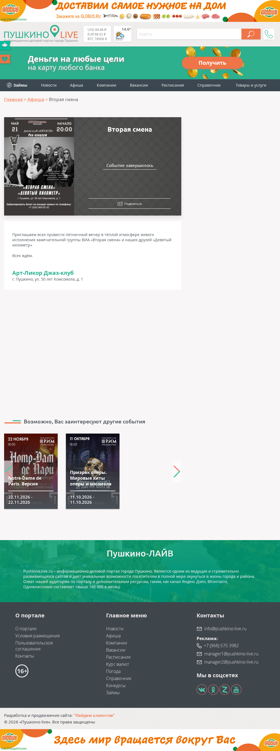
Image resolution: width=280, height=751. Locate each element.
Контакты (24, 656)
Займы (113, 693)
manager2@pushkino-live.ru (231, 662)
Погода (113, 671)
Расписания (173, 85)
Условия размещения (37, 636)
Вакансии (139, 85)
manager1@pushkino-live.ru (231, 654)
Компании (106, 85)
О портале (26, 629)
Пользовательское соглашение (34, 646)
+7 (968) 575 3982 (221, 646)
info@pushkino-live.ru (225, 629)
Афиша (76, 85)
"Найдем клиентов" (94, 715)
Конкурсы (116, 685)
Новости (49, 85)
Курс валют (117, 664)
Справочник (209, 85)
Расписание (118, 657)
